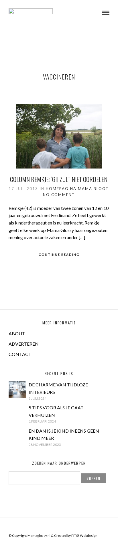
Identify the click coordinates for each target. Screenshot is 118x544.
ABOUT (17, 333)
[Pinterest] (62, 526)
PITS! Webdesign (84, 535)
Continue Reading (59, 254)
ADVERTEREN (24, 343)
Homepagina (61, 188)
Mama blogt (93, 188)
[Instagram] (70, 526)
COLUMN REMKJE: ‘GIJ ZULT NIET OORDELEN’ (59, 179)
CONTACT (20, 354)
